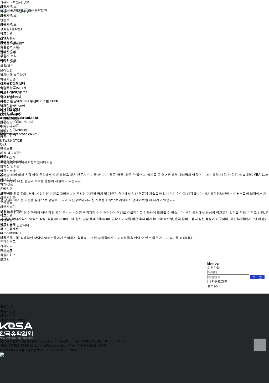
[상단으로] (259, 344)
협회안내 (6, 307)
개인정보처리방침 (12, 320)
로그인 (4, 259)
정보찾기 (213, 286)
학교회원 (6, 33)
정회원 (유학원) (11, 29)
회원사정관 (8, 311)
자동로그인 (219, 281)
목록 (7, 251)
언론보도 (6, 20)
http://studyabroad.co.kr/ (18, 134)
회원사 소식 (8, 56)
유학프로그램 (9, 47)
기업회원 (6, 38)
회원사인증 (8, 316)
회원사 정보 (21, 2)
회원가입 (213, 267)
